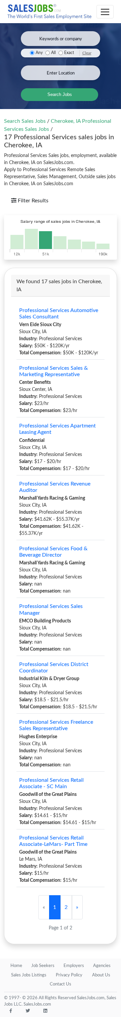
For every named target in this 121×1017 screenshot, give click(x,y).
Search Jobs (59, 94)
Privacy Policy (69, 975)
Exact (69, 53)
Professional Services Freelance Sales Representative (56, 725)
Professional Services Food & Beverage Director (53, 552)
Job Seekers (42, 966)
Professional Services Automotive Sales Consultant (58, 313)
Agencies (102, 966)
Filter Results (32, 200)
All (53, 53)
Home (16, 966)
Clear (86, 53)
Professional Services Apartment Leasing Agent (57, 429)
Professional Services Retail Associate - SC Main (51, 783)
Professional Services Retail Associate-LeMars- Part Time (53, 841)
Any (39, 53)
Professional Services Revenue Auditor (54, 487)
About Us (101, 975)
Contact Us (60, 984)
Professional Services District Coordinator (53, 667)
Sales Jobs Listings (28, 975)
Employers (74, 966)
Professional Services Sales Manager (51, 609)
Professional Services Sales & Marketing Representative (53, 371)
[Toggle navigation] (105, 11)
